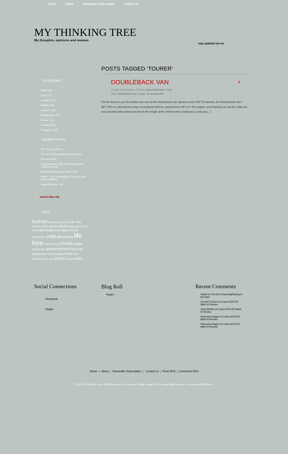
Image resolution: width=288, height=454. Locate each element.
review (63, 248)
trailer (75, 254)
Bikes (44, 90)
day (56, 226)
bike (50, 222)
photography (38, 249)
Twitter (49, 309)
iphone (62, 236)
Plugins (110, 294)
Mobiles (45, 105)
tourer (141, 93)
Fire (82, 226)
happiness (52, 230)
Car (71, 221)
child (78, 222)
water (69, 259)
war (52, 259)
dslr (78, 226)
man (47, 244)
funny (35, 230)
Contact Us (131, 4)
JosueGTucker (208, 301)
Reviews (45, 125)
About (69, 4)
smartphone (39, 254)
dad (51, 226)
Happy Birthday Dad (52, 184)
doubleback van (127, 93)
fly (86, 226)
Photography (48, 115)
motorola (55, 244)
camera (63, 222)
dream (71, 226)
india (51, 236)
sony (50, 254)
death (63, 226)
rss (222, 43)
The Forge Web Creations (171, 384)
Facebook (51, 299)
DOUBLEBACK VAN (140, 82)
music (78, 244)
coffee (44, 226)
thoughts (59, 254)
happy (65, 230)
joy (70, 236)
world (77, 258)
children (36, 226)
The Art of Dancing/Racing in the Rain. (61, 154)
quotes (51, 249)
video (46, 259)
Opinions (45, 110)
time (68, 253)
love (37, 243)
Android (39, 221)
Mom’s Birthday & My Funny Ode (59, 171)
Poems (44, 120)
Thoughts (46, 130)
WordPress (207, 384)
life (78, 235)
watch (60, 258)
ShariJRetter (207, 309)
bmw (56, 222)
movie (67, 243)
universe (37, 258)
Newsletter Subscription (98, 4)
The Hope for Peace (52, 149)
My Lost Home (49, 159)
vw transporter (155, 93)
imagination (39, 237)
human (74, 230)
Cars (43, 95)
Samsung (76, 249)
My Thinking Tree (85, 32)
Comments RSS (188, 371)
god (42, 230)
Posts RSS (169, 371)
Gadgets (45, 100)
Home (52, 4)
